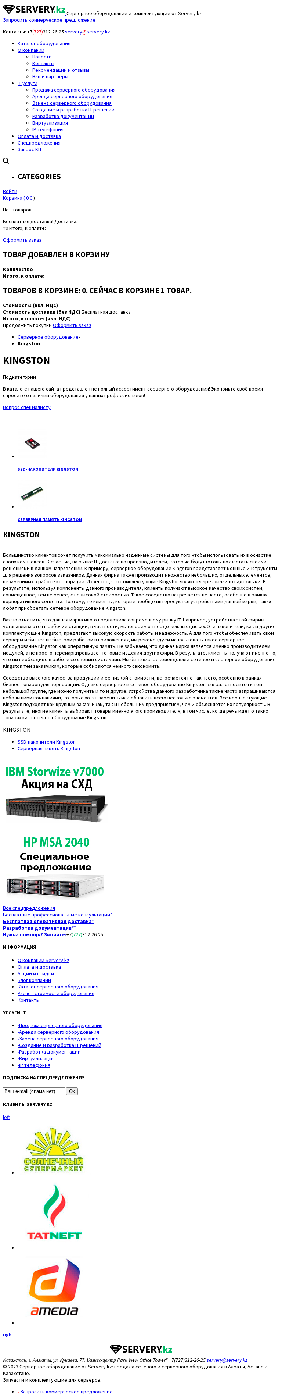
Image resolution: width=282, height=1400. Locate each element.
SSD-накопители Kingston (48, 469)
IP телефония (34, 1065)
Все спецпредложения (29, 908)
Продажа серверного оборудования (60, 1025)
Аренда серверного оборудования (58, 1032)
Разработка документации (49, 1051)
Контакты (29, 1000)
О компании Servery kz (43, 960)
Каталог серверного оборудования (58, 986)
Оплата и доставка (39, 966)
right (8, 1334)
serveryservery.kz (87, 31)
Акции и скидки (36, 973)
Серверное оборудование (48, 337)
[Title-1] (55, 827)
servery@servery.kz (227, 1360)
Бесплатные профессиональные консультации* (57, 914)
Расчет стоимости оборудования (56, 993)
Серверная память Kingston (50, 519)
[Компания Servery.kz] (34, 13)
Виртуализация (36, 1058)
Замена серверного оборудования (58, 1038)
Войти (10, 191)
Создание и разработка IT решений (59, 1045)
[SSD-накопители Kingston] (32, 456)
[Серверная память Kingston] (32, 506)
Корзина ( (17, 198)
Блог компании (34, 980)
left (6, 1117)
